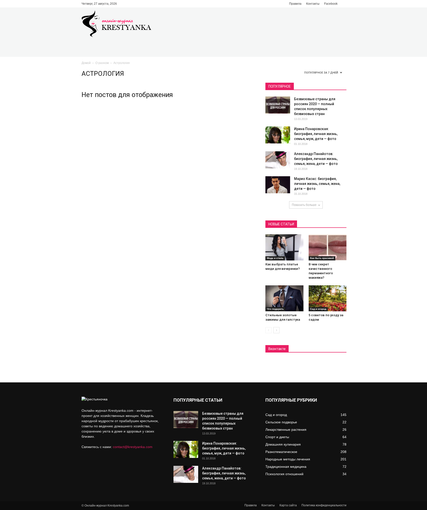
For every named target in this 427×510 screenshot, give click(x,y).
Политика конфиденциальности (323, 505)
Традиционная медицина (285, 467)
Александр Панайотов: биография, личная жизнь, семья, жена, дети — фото (316, 159)
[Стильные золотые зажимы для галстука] (284, 298)
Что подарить (275, 309)
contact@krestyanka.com (132, 447)
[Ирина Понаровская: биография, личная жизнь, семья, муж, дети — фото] (277, 134)
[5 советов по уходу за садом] (328, 298)
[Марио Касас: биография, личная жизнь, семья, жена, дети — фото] (277, 184)
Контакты (313, 3)
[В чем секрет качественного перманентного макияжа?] (328, 247)
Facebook (331, 3)
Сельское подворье (281, 422)
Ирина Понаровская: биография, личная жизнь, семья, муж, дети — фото (316, 134)
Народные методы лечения (287, 459)
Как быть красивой (322, 258)
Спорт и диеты (277, 437)
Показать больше (304, 205)
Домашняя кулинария (283, 444)
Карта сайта (288, 505)
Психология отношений (284, 474)
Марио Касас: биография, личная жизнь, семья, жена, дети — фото (317, 184)
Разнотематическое (281, 452)
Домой (86, 63)
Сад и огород (318, 309)
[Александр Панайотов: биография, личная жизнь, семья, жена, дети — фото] (277, 159)
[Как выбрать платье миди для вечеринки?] (284, 247)
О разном (102, 63)
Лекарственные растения (285, 430)
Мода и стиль (275, 258)
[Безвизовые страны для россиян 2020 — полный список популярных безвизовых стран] (277, 105)
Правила (295, 3)
